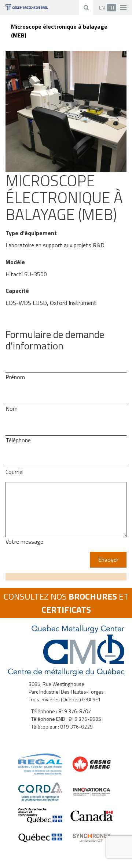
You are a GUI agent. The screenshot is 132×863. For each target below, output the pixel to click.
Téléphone (18, 440)
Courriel (14, 471)
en (102, 7)
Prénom (15, 377)
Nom (12, 408)
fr (111, 7)
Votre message (24, 541)
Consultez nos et (66, 603)
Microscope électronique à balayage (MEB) (59, 31)
